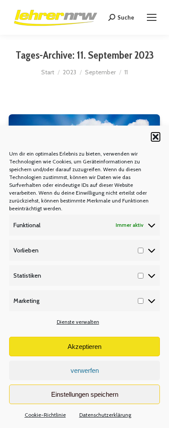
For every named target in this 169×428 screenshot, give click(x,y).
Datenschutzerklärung (105, 414)
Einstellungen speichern (84, 394)
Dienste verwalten (78, 322)
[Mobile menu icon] (151, 17)
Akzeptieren (84, 346)
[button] (155, 137)
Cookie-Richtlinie (45, 414)
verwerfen (85, 370)
